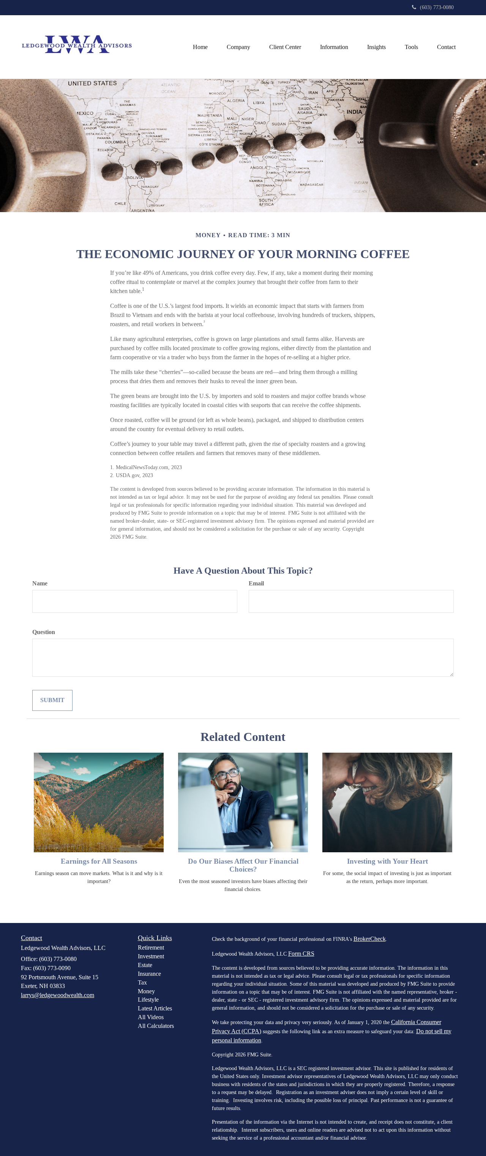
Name (39, 583)
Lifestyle (148, 999)
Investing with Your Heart (387, 861)
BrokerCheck (369, 939)
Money (146, 991)
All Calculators (156, 1026)
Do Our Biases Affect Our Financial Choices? (243, 865)
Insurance (149, 973)
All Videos (151, 1017)
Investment (151, 956)
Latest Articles (155, 1008)
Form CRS (301, 953)
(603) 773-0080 (437, 7)
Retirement (151, 947)
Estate (145, 965)
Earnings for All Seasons (99, 861)
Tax (142, 982)
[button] (238, 47)
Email (256, 583)
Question (43, 632)
